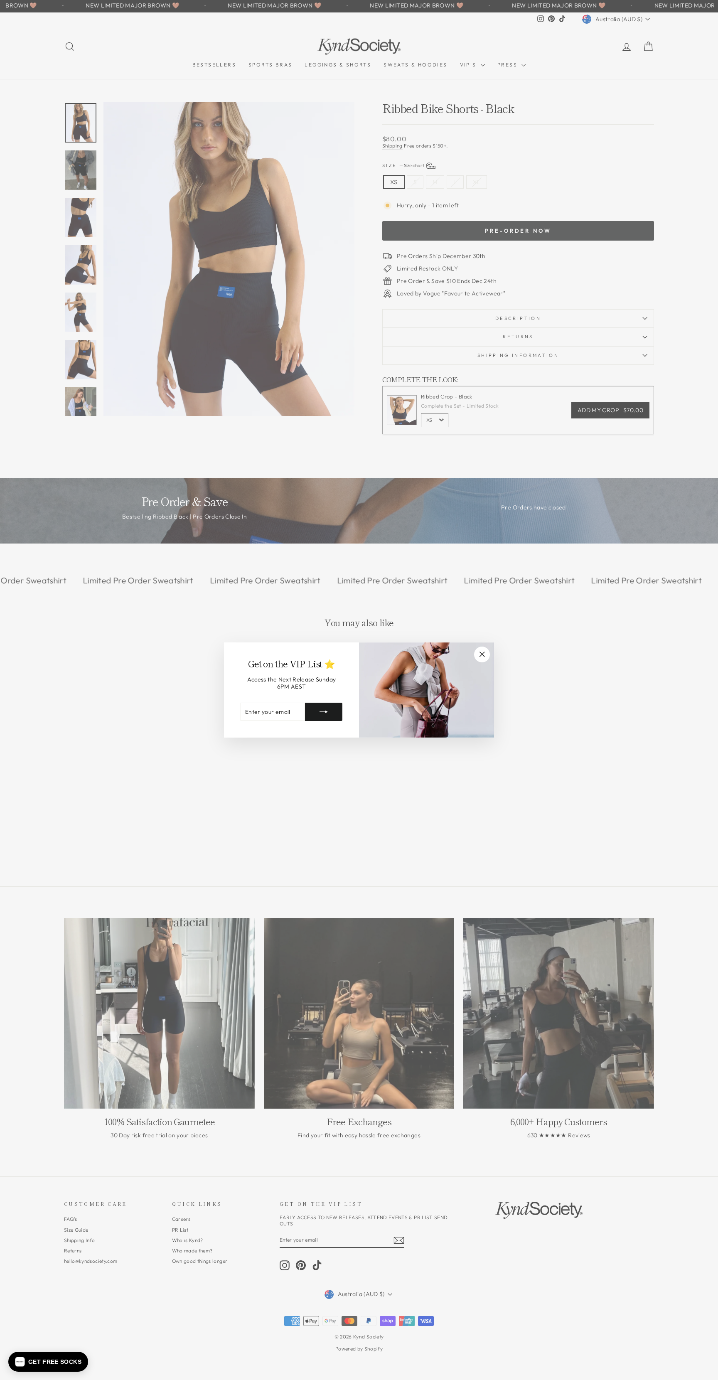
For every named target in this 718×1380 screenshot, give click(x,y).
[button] (48, 1362)
